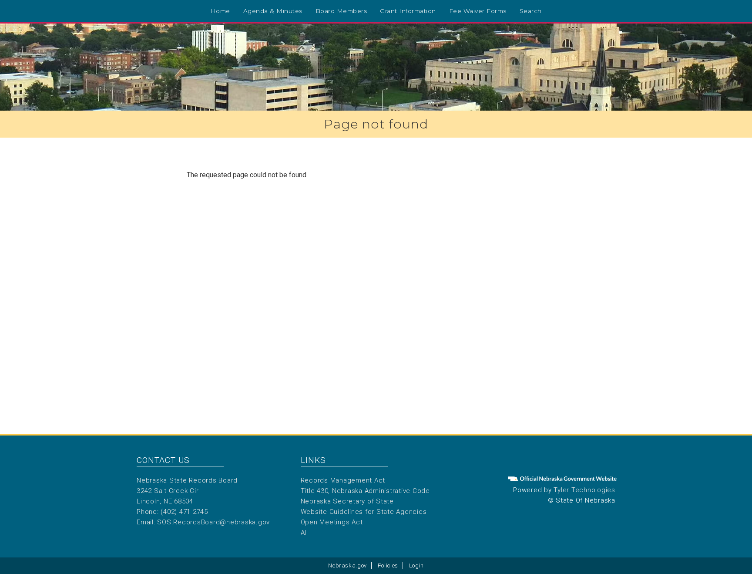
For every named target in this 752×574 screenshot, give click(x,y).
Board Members (341, 10)
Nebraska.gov (347, 565)
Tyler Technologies (584, 490)
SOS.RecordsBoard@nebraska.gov (213, 522)
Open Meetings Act (332, 522)
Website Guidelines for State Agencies (364, 512)
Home (220, 10)
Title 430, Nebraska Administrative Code (365, 491)
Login (416, 565)
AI (304, 533)
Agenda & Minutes (272, 10)
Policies (388, 565)
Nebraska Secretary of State (347, 501)
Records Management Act (343, 480)
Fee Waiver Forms (478, 10)
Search (531, 10)
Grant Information (408, 10)
